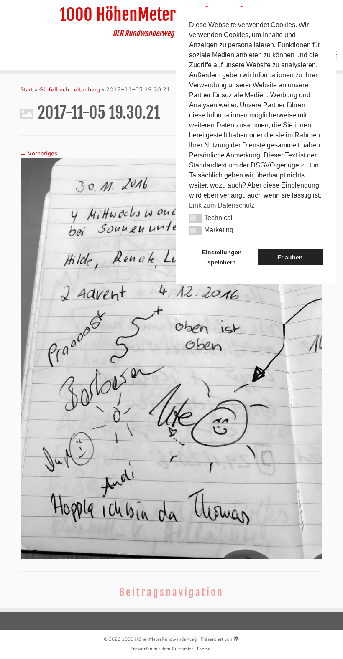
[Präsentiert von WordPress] (236, 637)
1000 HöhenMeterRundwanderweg (171, 15)
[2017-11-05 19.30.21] (171, 357)
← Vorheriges (38, 153)
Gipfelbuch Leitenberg (69, 89)
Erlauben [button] (290, 257)
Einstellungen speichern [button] (222, 257)
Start (26, 89)
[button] (195, 218)
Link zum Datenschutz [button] (222, 205)
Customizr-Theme (191, 648)
